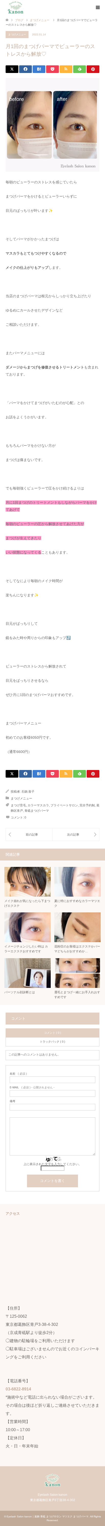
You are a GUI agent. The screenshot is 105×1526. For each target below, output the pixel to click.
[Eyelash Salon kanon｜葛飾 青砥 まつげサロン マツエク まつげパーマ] (15, 7)
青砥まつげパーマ (36, 810)
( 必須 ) (18, 1073)
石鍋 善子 (27, 791)
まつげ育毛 (18, 805)
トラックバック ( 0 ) (52, 1041)
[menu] (97, 7)
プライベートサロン (64, 805)
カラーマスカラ (38, 805)
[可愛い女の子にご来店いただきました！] (29, 834)
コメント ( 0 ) (52, 1032)
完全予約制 (87, 805)
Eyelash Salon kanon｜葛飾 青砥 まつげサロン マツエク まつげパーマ (47, 1516)
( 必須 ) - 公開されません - (32, 1087)
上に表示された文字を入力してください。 (52, 1164)
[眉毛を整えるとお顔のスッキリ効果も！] (75, 834)
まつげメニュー (17, 34)
